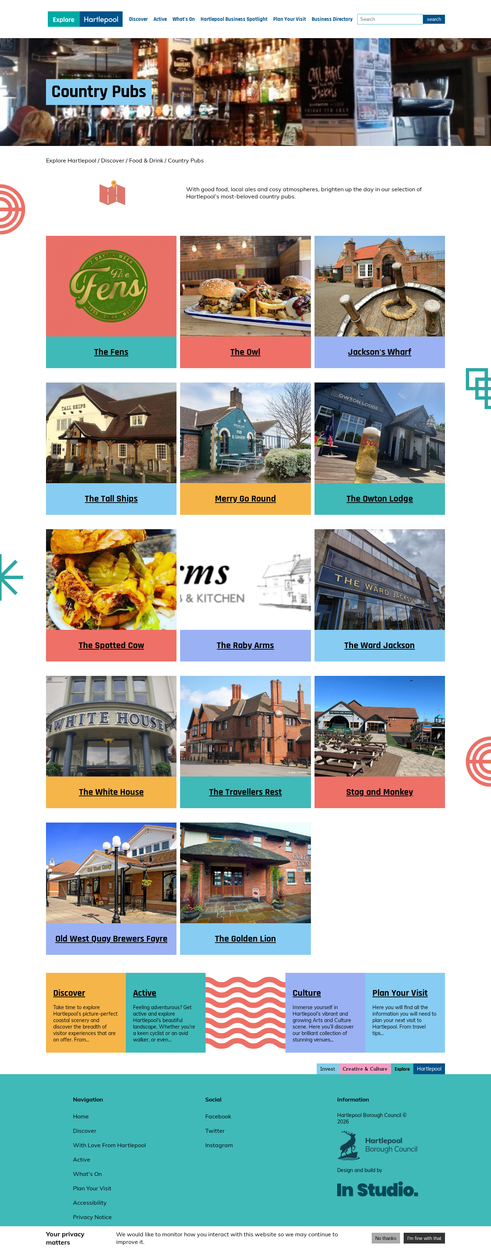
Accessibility (90, 1202)
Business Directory (332, 19)
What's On (184, 19)
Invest (327, 1069)
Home (81, 1116)
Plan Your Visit (289, 19)
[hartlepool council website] (377, 1158)
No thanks (385, 1238)
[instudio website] (377, 1208)
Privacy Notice (92, 1217)
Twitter (215, 1130)
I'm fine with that (424, 1238)
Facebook (218, 1116)
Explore (402, 1069)
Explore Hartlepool (71, 160)
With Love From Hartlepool (109, 1145)
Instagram (219, 1145)
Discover (138, 19)
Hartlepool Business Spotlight (234, 19)
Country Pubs (186, 160)
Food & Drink (146, 160)
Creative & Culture (365, 1069)
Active (160, 19)
